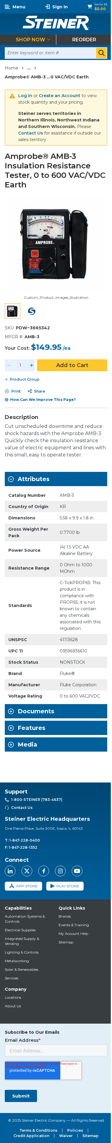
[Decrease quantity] (9, 365)
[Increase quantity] (31, 365)
